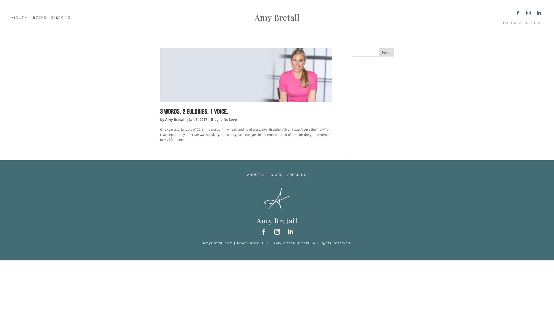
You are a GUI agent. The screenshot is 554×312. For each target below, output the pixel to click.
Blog (215, 119)
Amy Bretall (175, 119)
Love (233, 119)
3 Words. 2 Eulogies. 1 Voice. (195, 112)
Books (39, 18)
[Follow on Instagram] (528, 13)
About (17, 18)
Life (224, 119)
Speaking (61, 18)
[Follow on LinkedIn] (539, 13)
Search (386, 52)
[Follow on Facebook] (518, 13)
